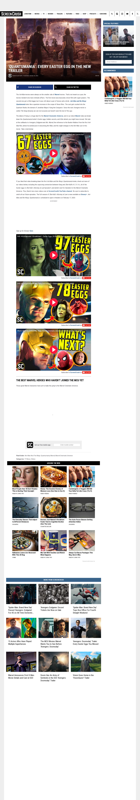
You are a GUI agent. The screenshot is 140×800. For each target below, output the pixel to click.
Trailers (60, 14)
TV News (27, 459)
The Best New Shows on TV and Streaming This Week (116, 43)
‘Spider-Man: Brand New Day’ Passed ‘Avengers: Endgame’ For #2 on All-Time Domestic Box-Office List (20, 610)
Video (77, 14)
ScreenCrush (75, 176)
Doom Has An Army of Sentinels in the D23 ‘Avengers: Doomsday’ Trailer (53, 678)
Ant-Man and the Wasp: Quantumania (37, 455)
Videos (33, 459)
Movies (37, 14)
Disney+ (84, 194)
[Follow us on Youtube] (127, 13)
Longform (27, 14)
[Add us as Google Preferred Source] (117, 13)
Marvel (57, 94)
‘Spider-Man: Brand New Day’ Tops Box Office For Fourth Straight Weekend (85, 610)
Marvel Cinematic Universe (53, 116)
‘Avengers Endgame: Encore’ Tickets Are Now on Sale (52, 608)
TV (43, 14)
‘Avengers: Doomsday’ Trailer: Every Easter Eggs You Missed (85, 642)
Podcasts (93, 14)
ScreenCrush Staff (17, 75)
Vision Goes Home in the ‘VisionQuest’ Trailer (83, 676)
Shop (84, 14)
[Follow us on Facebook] (132, 13)
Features (69, 14)
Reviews (50, 14)
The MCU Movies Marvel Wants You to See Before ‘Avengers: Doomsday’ (51, 644)
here (31, 231)
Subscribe (103, 14)
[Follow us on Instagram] (122, 13)
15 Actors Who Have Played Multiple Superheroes (19, 642)
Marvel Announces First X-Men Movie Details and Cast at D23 (21, 676)
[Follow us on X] (137, 13)
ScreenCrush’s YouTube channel (60, 191)
